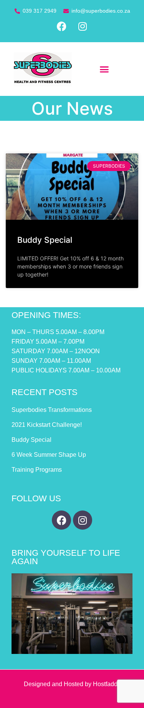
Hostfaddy (107, 684)
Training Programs (37, 469)
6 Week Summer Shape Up (49, 454)
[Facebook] (61, 26)
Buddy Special (44, 240)
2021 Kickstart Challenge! (47, 425)
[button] (104, 69)
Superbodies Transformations (52, 410)
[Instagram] (82, 26)
